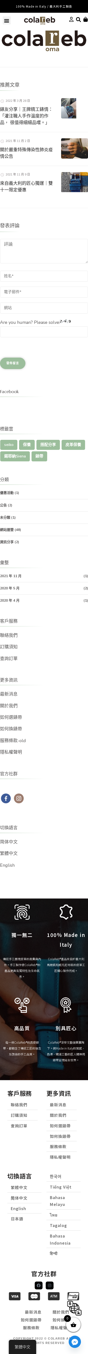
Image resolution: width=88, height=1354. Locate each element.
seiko (8, 444)
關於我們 (9, 706)
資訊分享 (7, 542)
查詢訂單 (9, 659)
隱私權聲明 (11, 752)
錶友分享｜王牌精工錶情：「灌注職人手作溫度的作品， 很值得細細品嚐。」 (26, 115)
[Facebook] (39, 1285)
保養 (27, 444)
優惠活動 (7, 492)
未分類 (5, 517)
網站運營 (7, 529)
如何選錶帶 (11, 717)
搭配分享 (48, 444)
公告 (3, 505)
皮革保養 (73, 444)
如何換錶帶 (11, 729)
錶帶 (39, 456)
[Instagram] (50, 1285)
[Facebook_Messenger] (75, 1342)
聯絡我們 (9, 635)
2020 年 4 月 (10, 600)
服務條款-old (13, 741)
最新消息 (9, 694)
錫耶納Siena (15, 456)
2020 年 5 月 (10, 588)
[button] (7, 20)
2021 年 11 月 (11, 576)
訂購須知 (9, 647)
